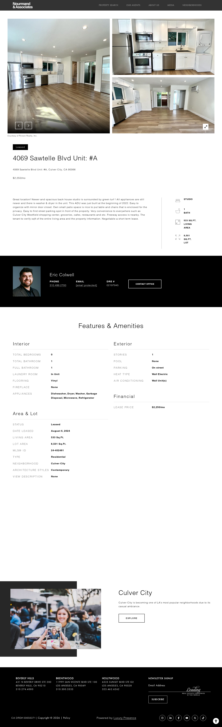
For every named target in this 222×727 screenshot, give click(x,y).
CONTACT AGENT (144, 284)
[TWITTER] (195, 718)
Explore (131, 618)
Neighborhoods (192, 5)
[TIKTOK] (203, 718)
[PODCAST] (154, 718)
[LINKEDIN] (170, 718)
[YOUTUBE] (187, 718)
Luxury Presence (125, 718)
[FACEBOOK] (179, 718)
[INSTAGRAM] (162, 718)
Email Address (156, 685)
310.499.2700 (58, 285)
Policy (66, 717)
